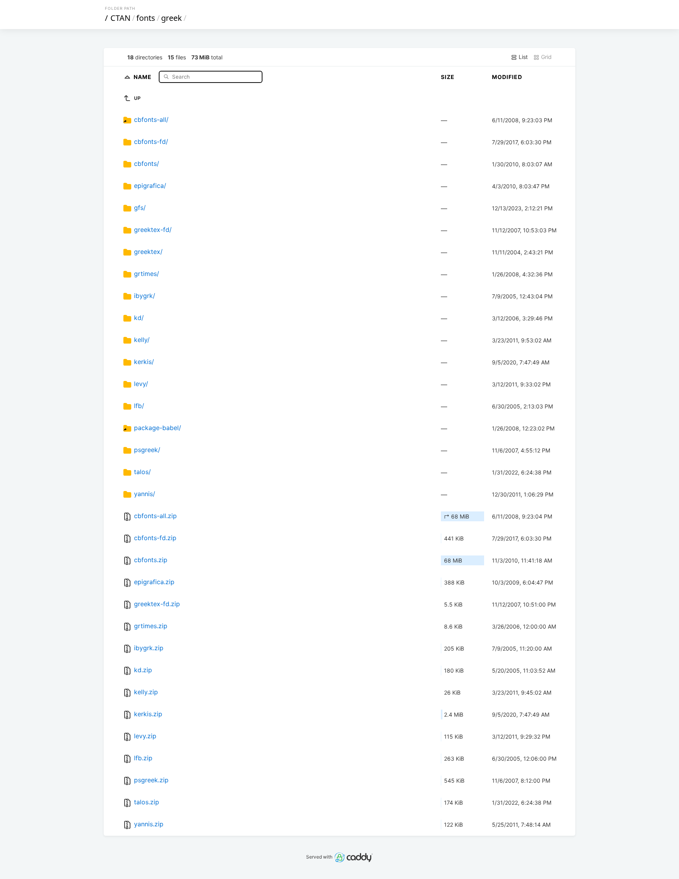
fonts (145, 18)
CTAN (120, 18)
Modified (507, 77)
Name (143, 76)
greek (171, 18)
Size (448, 77)
